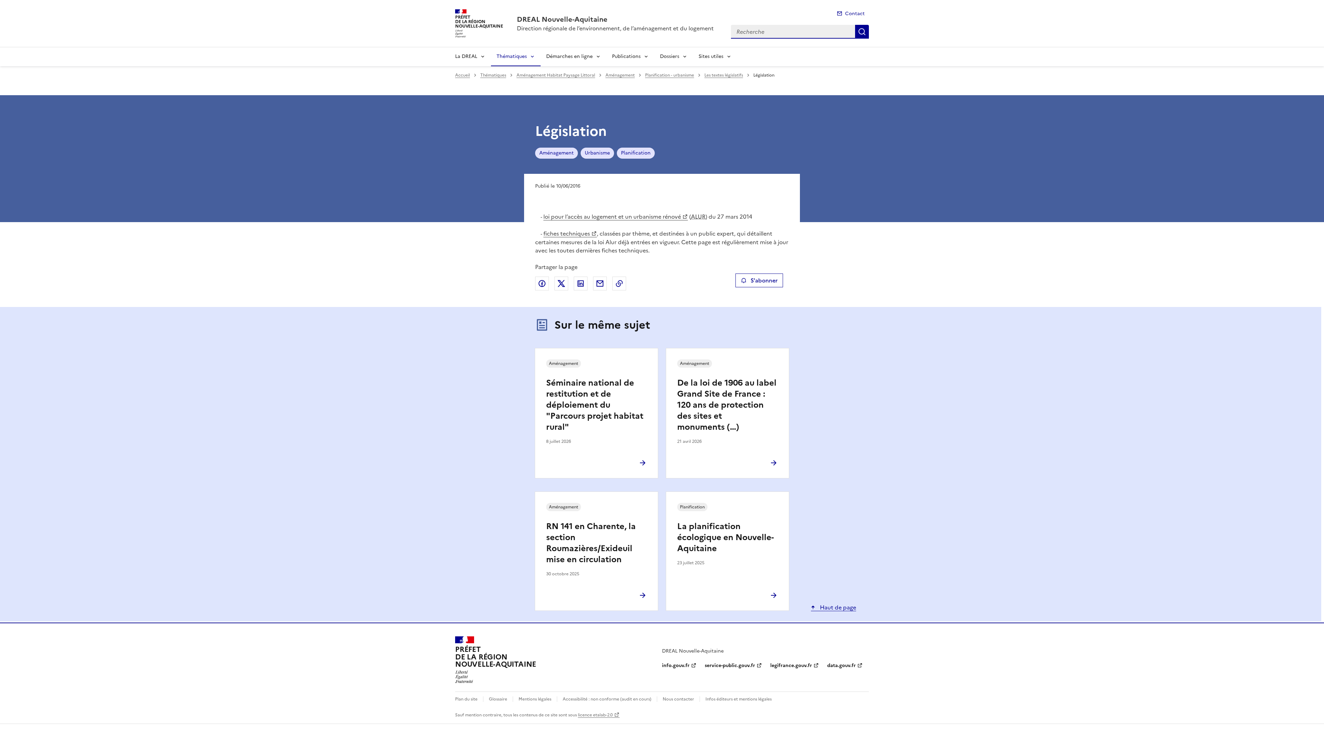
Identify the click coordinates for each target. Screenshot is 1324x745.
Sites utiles (711, 56)
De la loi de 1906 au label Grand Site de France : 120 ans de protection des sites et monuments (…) (726, 405)
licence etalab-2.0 (595, 715)
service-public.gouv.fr (730, 665)
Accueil (462, 75)
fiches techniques (566, 233)
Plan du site (466, 699)
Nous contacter (678, 699)
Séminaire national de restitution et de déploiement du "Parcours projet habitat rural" (594, 405)
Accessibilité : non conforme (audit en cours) (607, 699)
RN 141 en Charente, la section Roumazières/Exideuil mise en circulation (591, 543)
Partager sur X (561, 283)
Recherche (862, 32)
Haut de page (837, 607)
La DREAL (466, 56)
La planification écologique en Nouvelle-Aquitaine (725, 537)
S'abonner (764, 280)
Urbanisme (597, 153)
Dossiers (669, 56)
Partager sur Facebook (542, 283)
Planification (636, 153)
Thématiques (511, 56)
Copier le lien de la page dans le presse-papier (619, 283)
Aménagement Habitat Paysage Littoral (555, 75)
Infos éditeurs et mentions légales (738, 699)
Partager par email (600, 283)
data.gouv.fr (841, 665)
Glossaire (498, 699)
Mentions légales (535, 699)
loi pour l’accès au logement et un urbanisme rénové (612, 216)
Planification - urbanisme (669, 75)
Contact (855, 13)
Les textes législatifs (723, 75)
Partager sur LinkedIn (581, 283)
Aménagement (620, 75)
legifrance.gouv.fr (791, 665)
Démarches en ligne (569, 56)
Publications (626, 56)
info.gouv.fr (676, 665)
